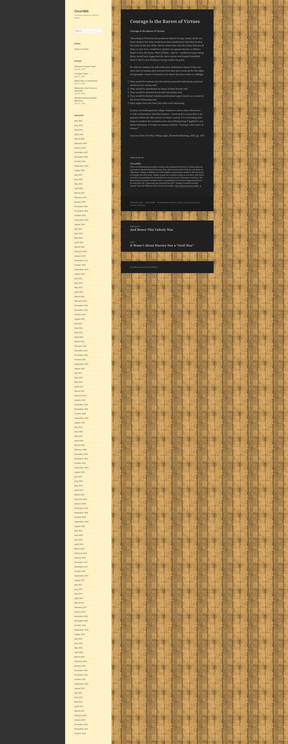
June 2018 (78, 535)
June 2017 (78, 589)
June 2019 (78, 481)
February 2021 (80, 395)
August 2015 (79, 688)
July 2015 (78, 693)
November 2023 (81, 260)
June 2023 (78, 283)
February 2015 (80, 715)
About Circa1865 (81, 49)
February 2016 (80, 661)
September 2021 (81, 364)
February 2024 (80, 251)
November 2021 (81, 355)
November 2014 (81, 729)
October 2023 (80, 265)
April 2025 (78, 188)
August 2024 (79, 224)
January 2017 (80, 612)
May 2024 (78, 238)
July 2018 (78, 530)
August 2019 (79, 472)
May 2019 (78, 485)
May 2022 (78, 332)
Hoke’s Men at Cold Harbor (86, 81)
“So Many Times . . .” (83, 73)
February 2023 (80, 301)
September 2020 (81, 418)
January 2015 (80, 720)
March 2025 (79, 193)
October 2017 (80, 571)
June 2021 (78, 377)
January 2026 (80, 148)
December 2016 (81, 616)
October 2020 (80, 413)
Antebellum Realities (167, 202)
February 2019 (80, 499)
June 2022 (78, 328)
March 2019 (79, 494)
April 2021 (78, 386)
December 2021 (81, 350)
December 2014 (81, 724)
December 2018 (81, 508)
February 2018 (80, 553)
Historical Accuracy (185, 202)
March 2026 (79, 139)
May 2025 (78, 184)
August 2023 (79, 274)
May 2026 (78, 130)
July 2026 (78, 121)
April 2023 (78, 292)
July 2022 (78, 323)
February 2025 (80, 197)
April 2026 (78, 134)
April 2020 (78, 440)
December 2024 (81, 206)
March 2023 (79, 296)
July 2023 (78, 278)
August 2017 (79, 580)
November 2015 (81, 675)
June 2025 (78, 179)
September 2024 (81, 220)
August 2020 (79, 422)
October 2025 (80, 161)
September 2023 (81, 269)
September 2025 (81, 166)
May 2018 (78, 539)
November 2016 (81, 621)
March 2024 (79, 247)
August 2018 (79, 526)
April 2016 (78, 652)
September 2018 (81, 521)
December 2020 (81, 404)
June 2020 (78, 431)
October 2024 (80, 215)
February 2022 (80, 346)
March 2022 (79, 341)
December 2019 (81, 454)
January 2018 (80, 558)
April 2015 (78, 706)
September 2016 (81, 630)
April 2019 (78, 490)
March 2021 (79, 391)
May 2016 (78, 648)
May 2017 (78, 594)
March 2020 (79, 445)
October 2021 (80, 359)
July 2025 (78, 175)
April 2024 (78, 242)
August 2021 (79, 368)
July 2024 (78, 229)
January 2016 (80, 666)
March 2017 (79, 603)
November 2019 (81, 458)
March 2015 (79, 711)
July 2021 (78, 373)
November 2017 (81, 567)
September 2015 (81, 684)
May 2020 (78, 436)
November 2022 (81, 310)
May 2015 (78, 702)
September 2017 (81, 576)
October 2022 (80, 314)
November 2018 (81, 512)
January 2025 (80, 202)
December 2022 (81, 305)
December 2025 (81, 152)
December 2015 (81, 670)
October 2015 (80, 679)
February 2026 (80, 143)
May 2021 (78, 382)
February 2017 (80, 607)
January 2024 (80, 256)
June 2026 (78, 125)
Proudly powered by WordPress (144, 267)
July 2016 (78, 639)
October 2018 (80, 517)
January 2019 (80, 503)
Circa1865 (81, 11)
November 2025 (81, 157)
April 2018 (78, 544)
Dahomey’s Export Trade (85, 66)
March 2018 (79, 548)
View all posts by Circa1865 (187, 186)
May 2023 (78, 287)
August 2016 (79, 634)
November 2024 (81, 211)
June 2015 (78, 697)
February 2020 (80, 449)
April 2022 (78, 337)
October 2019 (80, 463)
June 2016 (78, 643)
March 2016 (79, 657)
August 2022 (79, 319)
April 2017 (78, 598)
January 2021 (80, 400)
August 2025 (79, 170)
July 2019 (78, 476)
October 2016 (80, 625)
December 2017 (81, 562)
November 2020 (81, 409)
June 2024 (78, 233)
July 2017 (78, 585)
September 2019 (81, 467)
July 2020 (78, 427)
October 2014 (80, 733)
